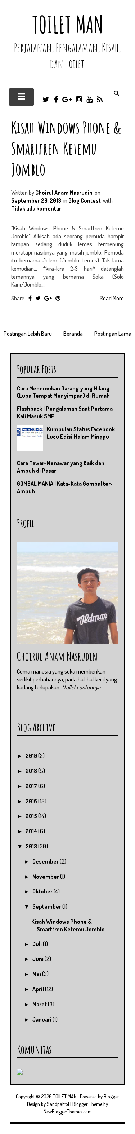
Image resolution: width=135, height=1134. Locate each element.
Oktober (43, 891)
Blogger (111, 1096)
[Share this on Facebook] (30, 298)
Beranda (73, 333)
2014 (32, 831)
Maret (40, 1004)
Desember (46, 861)
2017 (32, 786)
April (38, 989)
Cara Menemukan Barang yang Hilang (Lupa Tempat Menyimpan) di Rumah (63, 392)
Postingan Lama (112, 333)
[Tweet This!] (37, 298)
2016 (32, 801)
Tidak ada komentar (36, 208)
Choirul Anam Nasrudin (57, 656)
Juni (38, 958)
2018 (32, 771)
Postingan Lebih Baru (28, 333)
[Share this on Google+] (48, 298)
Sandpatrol (58, 1104)
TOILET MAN (67, 24)
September (47, 906)
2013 (32, 846)
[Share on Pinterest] (58, 298)
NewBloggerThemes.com (68, 1111)
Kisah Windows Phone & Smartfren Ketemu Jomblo (66, 148)
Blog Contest (84, 200)
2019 (32, 755)
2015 (32, 816)
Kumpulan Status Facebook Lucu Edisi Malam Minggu (81, 432)
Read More (112, 298)
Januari (42, 1019)
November (46, 876)
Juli (37, 944)
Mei (37, 974)
